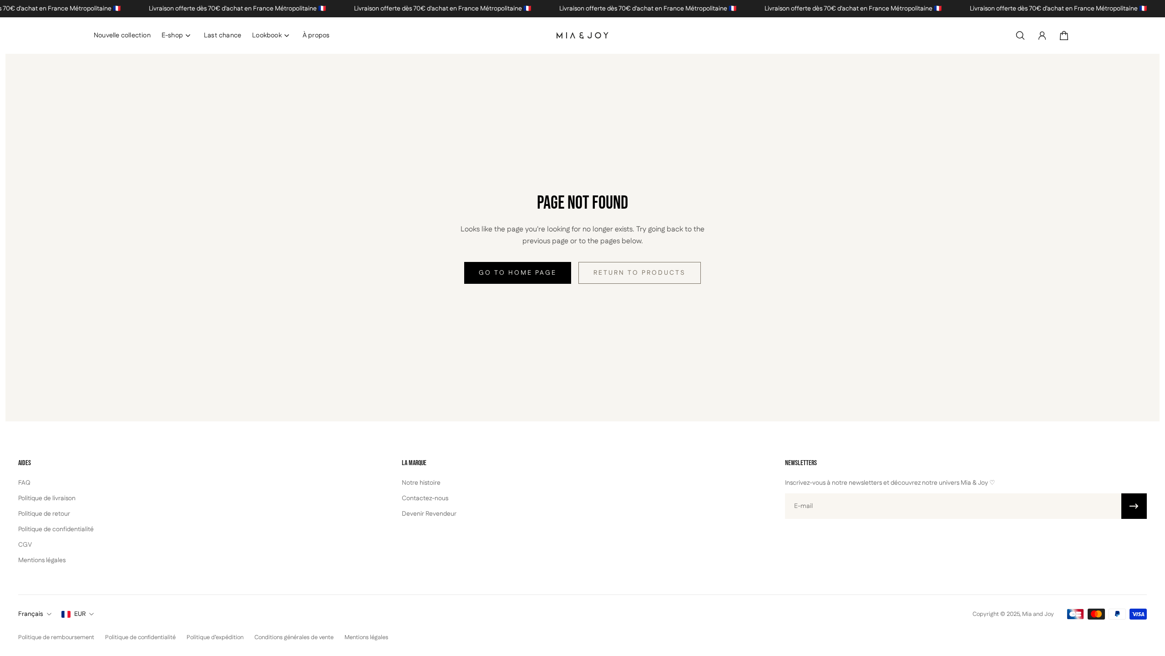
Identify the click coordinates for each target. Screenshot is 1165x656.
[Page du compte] (1042, 36)
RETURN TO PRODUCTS (639, 272)
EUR (80, 614)
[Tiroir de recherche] (1020, 36)
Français (30, 614)
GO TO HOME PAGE (518, 272)
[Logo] (582, 35)
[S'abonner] (1134, 506)
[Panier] (1064, 36)
